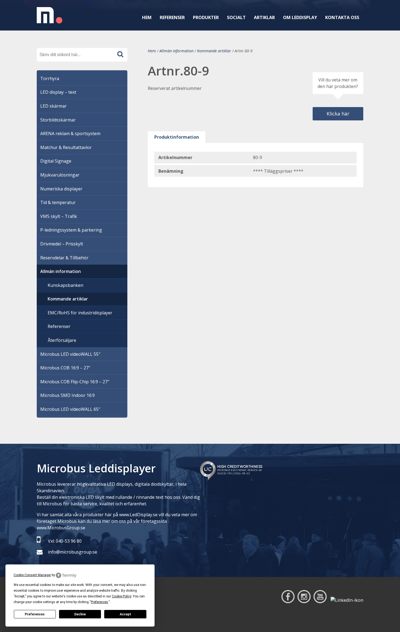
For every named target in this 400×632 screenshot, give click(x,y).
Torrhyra (49, 78)
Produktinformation (176, 137)
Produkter (206, 17)
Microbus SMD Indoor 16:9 (67, 395)
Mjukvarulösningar (59, 175)
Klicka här (338, 113)
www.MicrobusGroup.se (61, 528)
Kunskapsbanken (65, 285)
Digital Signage (55, 161)
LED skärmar (53, 106)
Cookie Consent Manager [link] (32, 575)
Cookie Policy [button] (121, 596)
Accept (125, 614)
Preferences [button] (99, 602)
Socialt (236, 17)
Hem (147, 17)
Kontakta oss (342, 17)
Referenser (172, 17)
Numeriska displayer (61, 189)
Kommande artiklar (214, 50)
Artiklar (264, 17)
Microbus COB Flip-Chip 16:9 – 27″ (74, 382)
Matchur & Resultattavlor (66, 147)
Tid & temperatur (58, 202)
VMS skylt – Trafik (58, 216)
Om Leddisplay (300, 17)
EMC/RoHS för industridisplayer (80, 313)
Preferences (35, 614)
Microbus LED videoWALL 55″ (70, 354)
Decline (80, 614)
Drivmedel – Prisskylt (61, 244)
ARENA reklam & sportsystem (70, 133)
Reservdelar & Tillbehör (64, 258)
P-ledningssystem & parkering (71, 230)
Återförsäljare (62, 340)
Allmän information (176, 50)
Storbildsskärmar (58, 120)
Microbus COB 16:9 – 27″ (65, 368)
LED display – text (58, 92)
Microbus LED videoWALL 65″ (70, 409)
